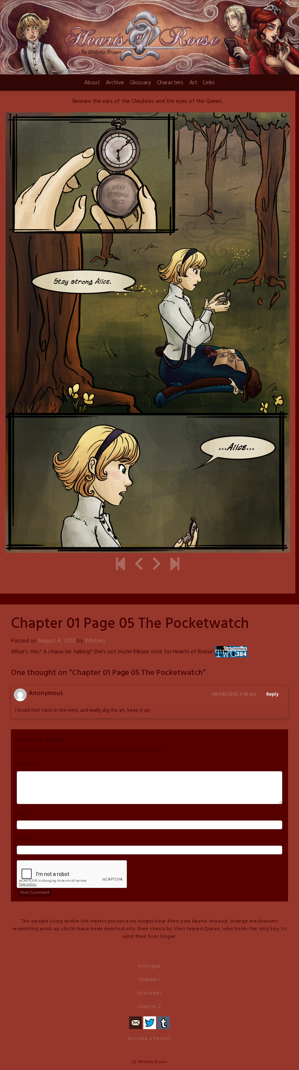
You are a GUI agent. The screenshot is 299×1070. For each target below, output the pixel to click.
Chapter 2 (149, 1007)
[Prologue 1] (120, 565)
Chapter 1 (149, 980)
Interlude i (149, 993)
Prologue (149, 966)
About (92, 83)
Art (193, 83)
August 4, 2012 (56, 641)
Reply (272, 694)
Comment (28, 764)
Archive (115, 83)
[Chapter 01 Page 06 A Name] (156, 565)
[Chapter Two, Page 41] (174, 565)
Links (209, 83)
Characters (170, 83)
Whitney (95, 641)
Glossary (140, 83)
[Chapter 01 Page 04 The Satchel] (138, 565)
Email (22, 839)
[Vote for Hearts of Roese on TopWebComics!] (231, 652)
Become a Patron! (149, 1039)
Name (23, 814)
